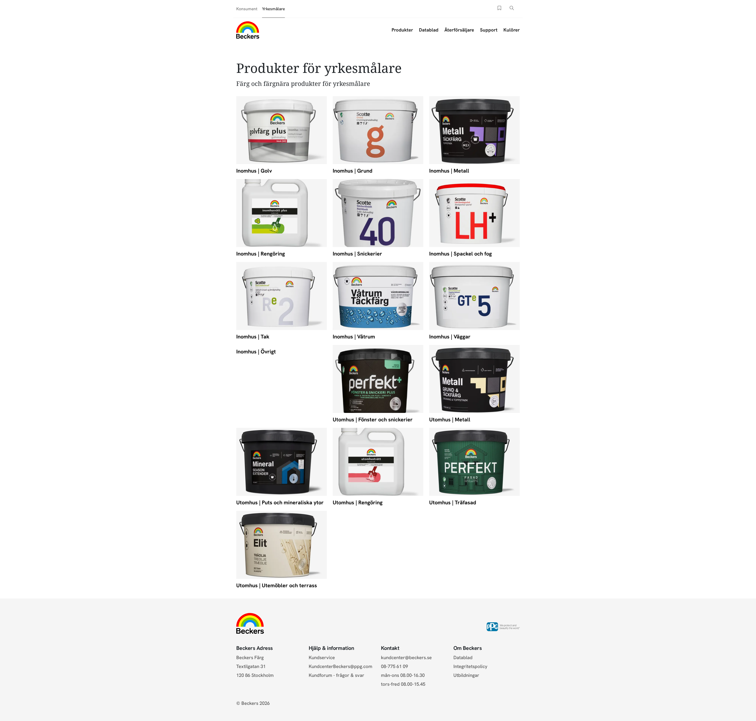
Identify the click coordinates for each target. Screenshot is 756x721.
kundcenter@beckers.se (406, 657)
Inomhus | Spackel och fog (460, 253)
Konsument (246, 8)
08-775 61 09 (394, 666)
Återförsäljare (459, 30)
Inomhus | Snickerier (357, 253)
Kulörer (511, 30)
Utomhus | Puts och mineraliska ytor (280, 502)
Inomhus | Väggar (450, 336)
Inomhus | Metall (449, 170)
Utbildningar (466, 675)
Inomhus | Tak (252, 336)
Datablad (428, 30)
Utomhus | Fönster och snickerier (373, 419)
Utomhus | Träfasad (452, 502)
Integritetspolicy (470, 666)
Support (489, 30)
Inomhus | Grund (352, 170)
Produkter (402, 30)
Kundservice (322, 657)
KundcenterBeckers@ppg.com (342, 666)
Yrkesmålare (273, 8)
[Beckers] (247, 30)
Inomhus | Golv (254, 170)
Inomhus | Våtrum (354, 336)
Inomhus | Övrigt (256, 351)
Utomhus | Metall (449, 419)
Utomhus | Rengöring (358, 502)
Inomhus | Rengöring (260, 253)
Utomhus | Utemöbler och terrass (276, 585)
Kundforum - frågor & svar (336, 675)
